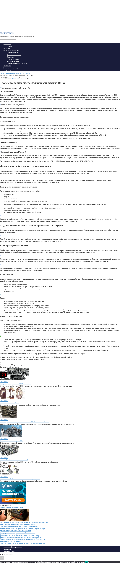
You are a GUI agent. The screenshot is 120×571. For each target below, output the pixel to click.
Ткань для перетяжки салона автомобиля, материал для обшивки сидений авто (22, 543)
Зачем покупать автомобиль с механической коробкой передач (17, 524)
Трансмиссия (10, 57)
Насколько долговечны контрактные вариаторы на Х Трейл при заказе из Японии (24, 422)
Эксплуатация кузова (13, 61)
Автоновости (7, 44)
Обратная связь (8, 549)
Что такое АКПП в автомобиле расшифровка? (14, 460)
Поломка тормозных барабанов (9, 403)
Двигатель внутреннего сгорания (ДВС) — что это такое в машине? (19, 526)
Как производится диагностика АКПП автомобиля (15, 384)
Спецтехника (7, 70)
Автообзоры (7, 48)
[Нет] (88, 562)
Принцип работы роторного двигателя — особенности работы (17, 533)
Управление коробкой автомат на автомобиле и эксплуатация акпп (20, 479)
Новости (9, 46)
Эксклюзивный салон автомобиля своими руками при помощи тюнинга (19, 535)
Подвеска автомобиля (13, 59)
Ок (86, 562)
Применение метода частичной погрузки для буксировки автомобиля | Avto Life (22, 539)
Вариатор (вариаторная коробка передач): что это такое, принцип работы (20, 537)
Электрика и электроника (11, 68)
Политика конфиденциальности (13, 547)
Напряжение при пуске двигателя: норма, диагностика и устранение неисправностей (24, 522)
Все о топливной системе (14, 55)
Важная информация (9, 551)
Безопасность (7, 66)
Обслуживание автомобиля (11, 50)
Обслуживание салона (13, 52)
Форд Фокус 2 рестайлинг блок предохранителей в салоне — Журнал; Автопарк (22, 529)
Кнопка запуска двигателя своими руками (11, 507)
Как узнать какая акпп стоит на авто (10, 541)
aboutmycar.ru (7, 32)
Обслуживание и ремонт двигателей (17, 63)
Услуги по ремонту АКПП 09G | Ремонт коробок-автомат (15, 531)
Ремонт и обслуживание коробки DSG (11, 441)
